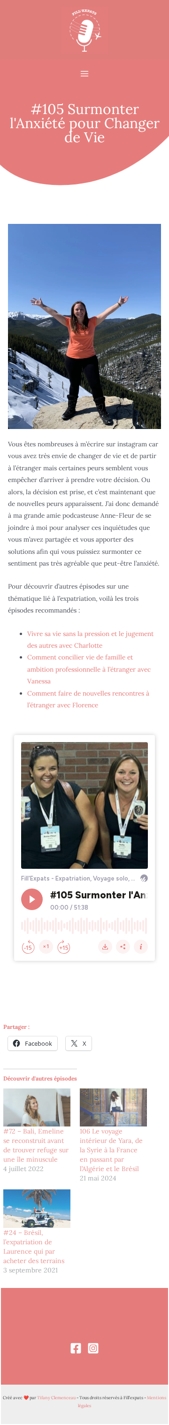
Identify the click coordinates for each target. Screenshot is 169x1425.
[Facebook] (76, 1348)
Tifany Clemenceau (56, 1397)
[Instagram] (93, 1348)
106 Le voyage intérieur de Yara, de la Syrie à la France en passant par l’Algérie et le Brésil (111, 1150)
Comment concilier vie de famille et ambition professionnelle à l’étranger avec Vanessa (89, 669)
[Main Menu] (84, 74)
